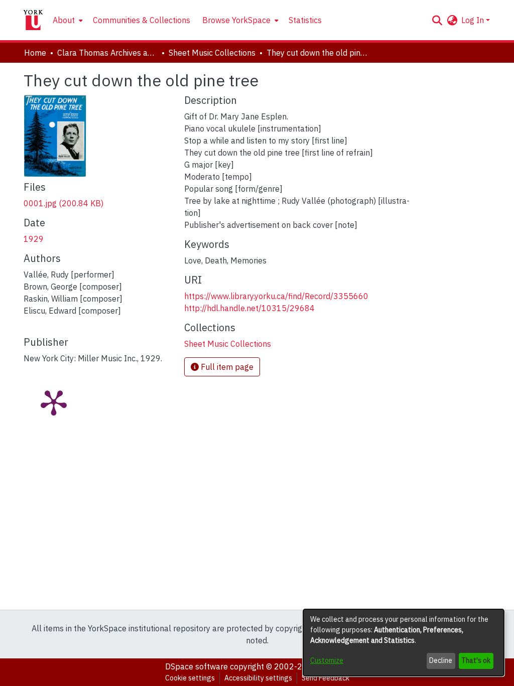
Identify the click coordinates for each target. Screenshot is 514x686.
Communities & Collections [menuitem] (141, 20)
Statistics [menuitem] (305, 20)
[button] (437, 20)
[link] (63, 203)
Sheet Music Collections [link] (212, 53)
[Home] (33, 20)
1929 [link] (34, 239)
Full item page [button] (226, 367)
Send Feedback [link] (325, 677)
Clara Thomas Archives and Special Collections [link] (107, 53)
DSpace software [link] (196, 666)
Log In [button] (473, 20)
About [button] (64, 20)
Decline (440, 660)
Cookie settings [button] (190, 677)
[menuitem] (67, 20)
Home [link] (35, 53)
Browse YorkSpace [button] (236, 20)
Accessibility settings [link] (258, 677)
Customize (326, 660)
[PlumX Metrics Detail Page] (54, 402)
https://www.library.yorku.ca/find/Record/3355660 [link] (276, 296)
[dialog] (403, 642)
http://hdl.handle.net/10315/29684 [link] (249, 308)
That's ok (475, 660)
